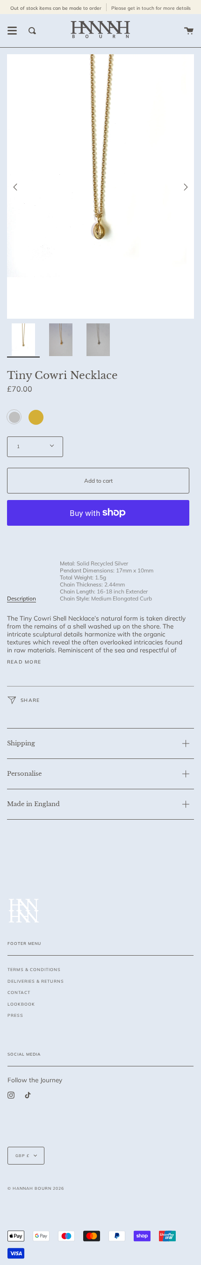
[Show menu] (12, 30)
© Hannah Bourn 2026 (35, 1188)
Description (21, 598)
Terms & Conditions (34, 969)
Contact (18, 992)
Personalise (24, 774)
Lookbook (21, 1004)
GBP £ (22, 1155)
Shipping (21, 743)
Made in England (33, 804)
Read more (24, 662)
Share (29, 700)
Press (15, 1015)
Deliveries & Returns (35, 981)
